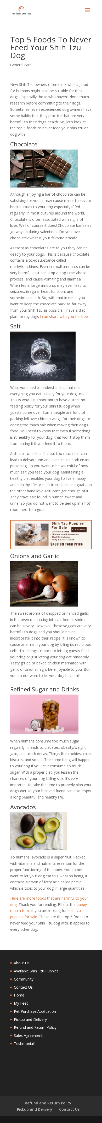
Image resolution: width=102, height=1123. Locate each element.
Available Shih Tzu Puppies (36, 970)
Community (23, 979)
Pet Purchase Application (35, 1011)
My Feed (21, 1003)
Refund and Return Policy (35, 1027)
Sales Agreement (28, 1035)
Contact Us (23, 987)
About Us (22, 962)
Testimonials (25, 1043)
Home (19, 995)
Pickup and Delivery (30, 1019)
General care (21, 64)
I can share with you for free (64, 316)
